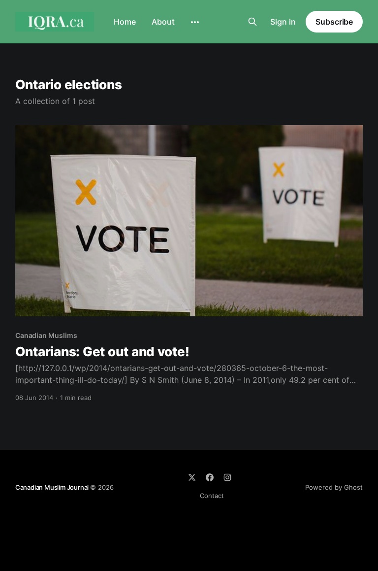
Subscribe (334, 22)
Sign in (283, 22)
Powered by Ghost (334, 487)
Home (125, 22)
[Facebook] (210, 477)
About (163, 22)
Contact (212, 496)
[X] (192, 477)
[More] (195, 22)
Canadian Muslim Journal (52, 487)
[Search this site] (252, 22)
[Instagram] (227, 477)
